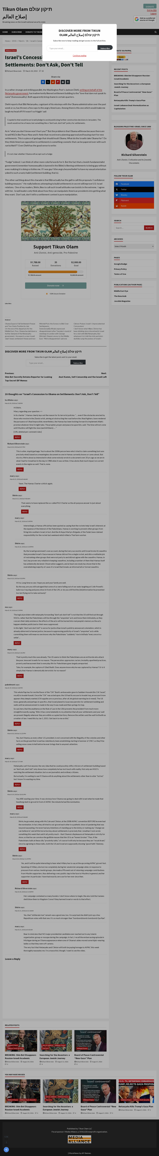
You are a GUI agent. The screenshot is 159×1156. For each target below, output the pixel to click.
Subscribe (105, 48)
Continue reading (79, 55)
